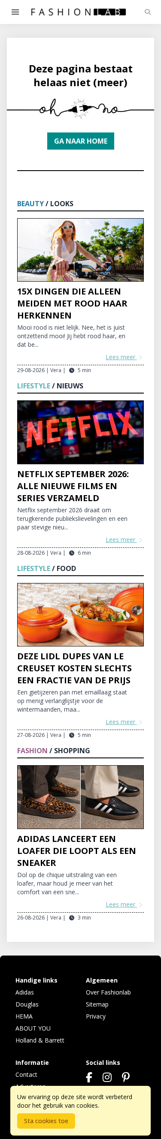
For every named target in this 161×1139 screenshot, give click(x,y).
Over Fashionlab (108, 992)
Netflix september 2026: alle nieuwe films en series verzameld (73, 486)
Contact (26, 1074)
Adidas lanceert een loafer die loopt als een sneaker (76, 851)
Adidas (24, 992)
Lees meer (121, 357)
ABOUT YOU (33, 1028)
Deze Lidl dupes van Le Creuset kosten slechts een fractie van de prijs (74, 668)
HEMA (24, 1016)
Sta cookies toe (46, 1121)
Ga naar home (80, 141)
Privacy (96, 1016)
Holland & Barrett (39, 1040)
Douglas (27, 1004)
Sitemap (97, 1004)
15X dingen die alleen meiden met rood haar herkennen (72, 303)
